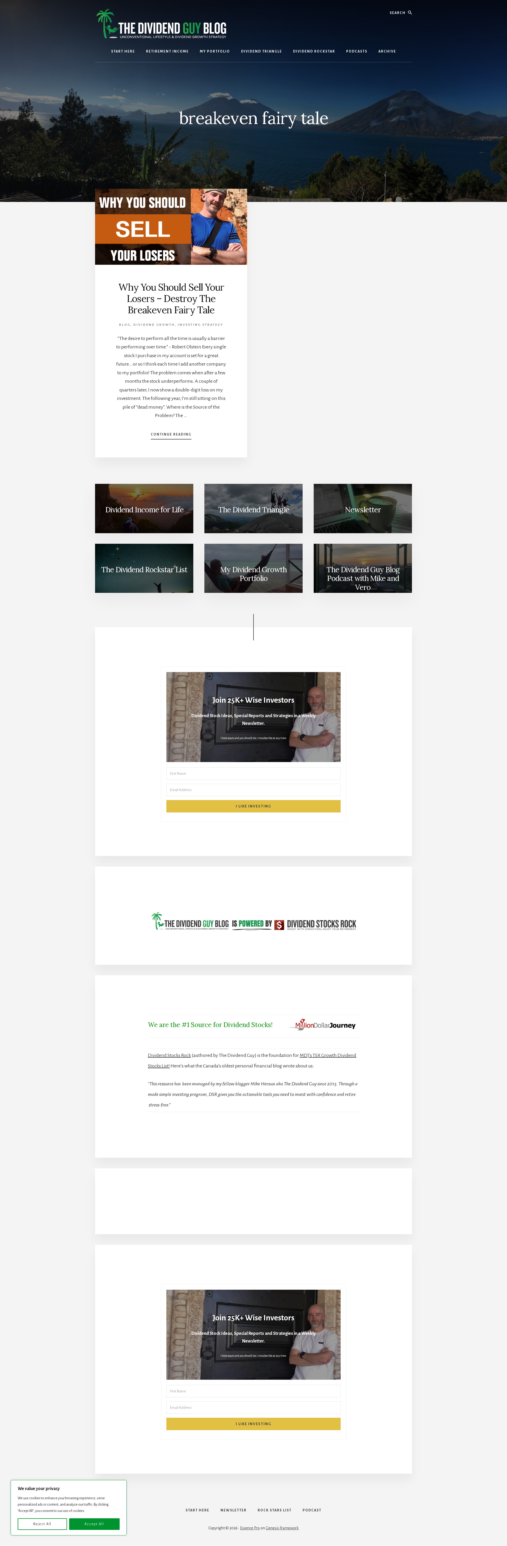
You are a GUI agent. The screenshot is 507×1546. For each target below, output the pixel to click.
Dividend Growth (154, 325)
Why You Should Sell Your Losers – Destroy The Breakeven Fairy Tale (171, 298)
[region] (69, 1507)
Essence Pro (250, 1528)
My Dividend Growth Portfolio (253, 574)
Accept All (94, 1524)
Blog (124, 325)
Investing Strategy (200, 325)
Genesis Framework (282, 1528)
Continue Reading (171, 436)
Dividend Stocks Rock (169, 1055)
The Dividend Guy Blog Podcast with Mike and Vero (363, 578)
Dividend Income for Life (144, 509)
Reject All (42, 1524)
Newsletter (363, 509)
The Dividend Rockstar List (144, 569)
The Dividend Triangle (253, 509)
